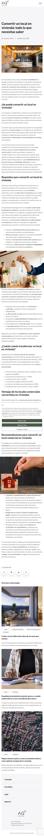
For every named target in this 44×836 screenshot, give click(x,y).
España (6, 443)
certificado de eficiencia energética (20, 247)
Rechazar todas (22, 425)
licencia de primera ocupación (16, 532)
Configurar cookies (22, 429)
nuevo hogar (21, 338)
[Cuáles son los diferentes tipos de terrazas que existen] (22, 606)
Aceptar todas (22, 421)
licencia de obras (25, 237)
